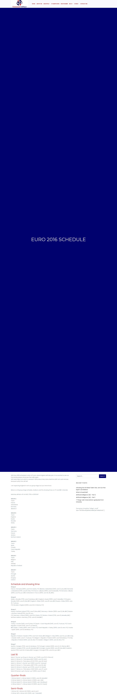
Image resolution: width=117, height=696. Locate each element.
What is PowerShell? (82, 492)
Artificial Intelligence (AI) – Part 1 (85, 497)
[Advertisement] (91, 523)
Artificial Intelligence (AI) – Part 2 (86, 495)
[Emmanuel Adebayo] (19, 4)
